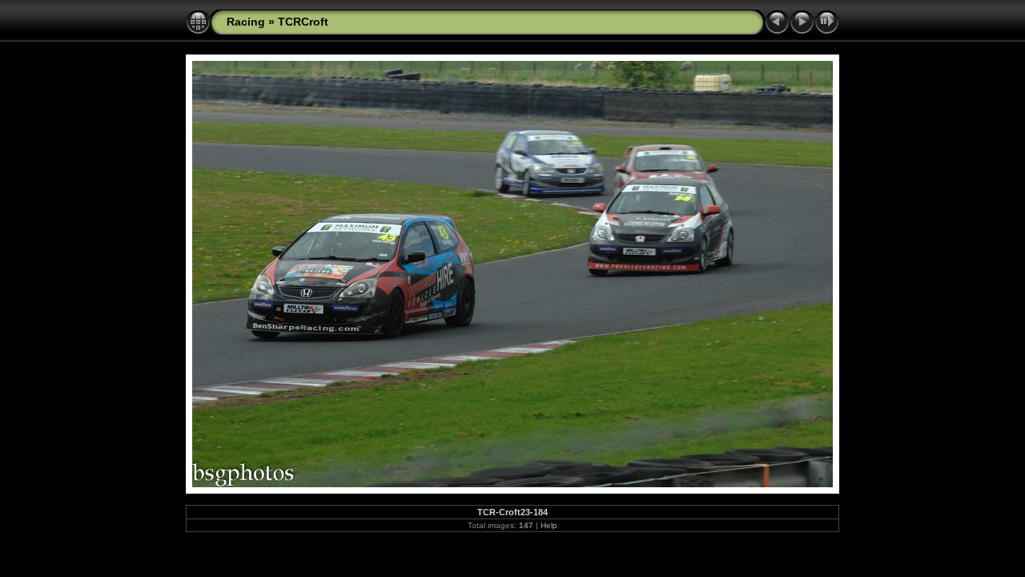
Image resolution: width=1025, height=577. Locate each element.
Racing (246, 21)
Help (549, 525)
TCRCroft (303, 21)
